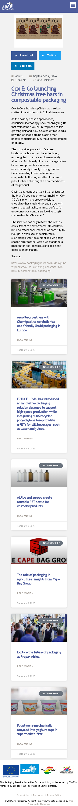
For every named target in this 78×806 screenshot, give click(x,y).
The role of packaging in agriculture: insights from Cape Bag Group (38, 579)
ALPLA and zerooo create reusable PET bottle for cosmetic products (34, 501)
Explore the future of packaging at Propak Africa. (39, 654)
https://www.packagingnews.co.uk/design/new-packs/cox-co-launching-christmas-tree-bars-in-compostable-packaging (38, 266)
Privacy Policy (54, 795)
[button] (73, 5)
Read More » (25, 339)
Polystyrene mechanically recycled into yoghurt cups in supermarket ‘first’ (37, 729)
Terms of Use (23, 795)
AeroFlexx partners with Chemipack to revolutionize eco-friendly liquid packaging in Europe (38, 323)
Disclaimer (38, 795)
